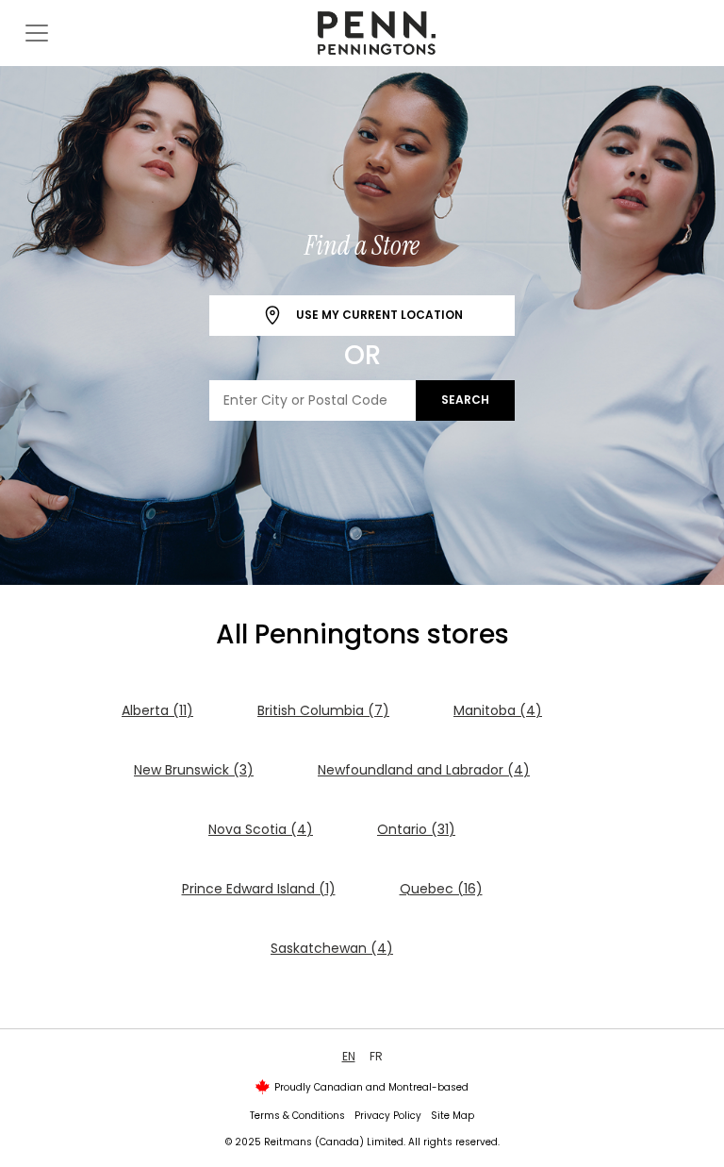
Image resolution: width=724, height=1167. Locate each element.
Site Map (452, 1116)
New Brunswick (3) (194, 769)
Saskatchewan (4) (332, 948)
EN (348, 1056)
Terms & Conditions (297, 1116)
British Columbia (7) (323, 710)
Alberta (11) (157, 710)
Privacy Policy (387, 1116)
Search (465, 400)
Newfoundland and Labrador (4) (424, 769)
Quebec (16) (441, 888)
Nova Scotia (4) (260, 829)
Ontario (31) (416, 829)
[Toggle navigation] (37, 33)
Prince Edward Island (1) (259, 888)
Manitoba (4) (497, 710)
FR (376, 1056)
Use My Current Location (378, 315)
